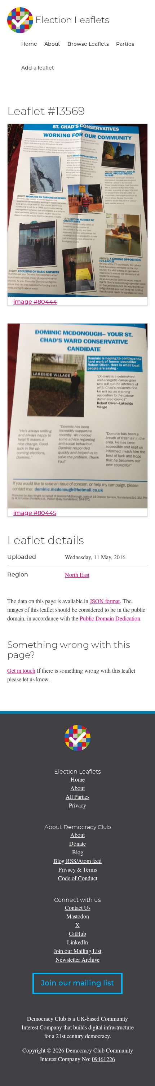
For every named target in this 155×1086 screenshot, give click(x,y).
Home (29, 44)
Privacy (77, 805)
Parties (125, 44)
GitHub (77, 933)
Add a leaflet (37, 68)
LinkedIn (77, 942)
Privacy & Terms (77, 869)
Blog (77, 852)
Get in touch (21, 670)
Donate (77, 843)
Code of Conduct (77, 878)
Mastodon (77, 916)
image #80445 (34, 513)
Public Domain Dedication (110, 618)
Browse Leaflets (88, 44)
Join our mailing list (77, 983)
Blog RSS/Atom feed (77, 860)
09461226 (103, 1059)
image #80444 (35, 302)
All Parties (77, 796)
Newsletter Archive (77, 959)
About (52, 44)
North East (77, 574)
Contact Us (77, 907)
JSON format (105, 601)
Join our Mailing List (77, 950)
